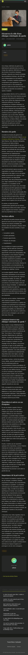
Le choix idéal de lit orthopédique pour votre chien (13, 619)
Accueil (3, 6)
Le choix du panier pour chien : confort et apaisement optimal (13, 595)
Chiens (7, 6)
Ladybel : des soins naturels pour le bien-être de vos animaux (13, 599)
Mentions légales (11, 646)
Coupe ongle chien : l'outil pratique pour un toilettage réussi (13, 628)
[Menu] (25, 1)
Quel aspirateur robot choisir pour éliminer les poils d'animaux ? (12, 604)
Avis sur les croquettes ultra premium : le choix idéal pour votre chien (13, 623)
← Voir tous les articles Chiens (10, 576)
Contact (19, 646)
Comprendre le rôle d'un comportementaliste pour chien (11, 614)
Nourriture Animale (14, 642)
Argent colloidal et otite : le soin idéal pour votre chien (14, 609)
